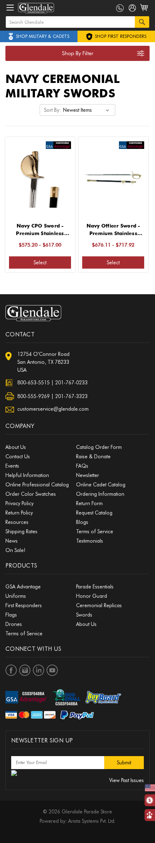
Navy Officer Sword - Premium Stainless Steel (113, 230)
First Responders (23, 605)
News (11, 541)
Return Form (89, 503)
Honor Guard (91, 596)
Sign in (132, 9)
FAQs (82, 466)
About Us (15, 447)
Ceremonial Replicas (99, 605)
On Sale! (15, 550)
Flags (11, 615)
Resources (16, 522)
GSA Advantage (23, 587)
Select (40, 262)
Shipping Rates (21, 531)
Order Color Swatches (30, 494)
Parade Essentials (95, 587)
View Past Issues (126, 780)
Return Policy (19, 513)
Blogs (82, 522)
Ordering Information (100, 494)
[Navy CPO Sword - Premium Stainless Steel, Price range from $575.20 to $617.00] (40, 177)
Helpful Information (27, 475)
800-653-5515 (33, 382)
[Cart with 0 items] (144, 11)
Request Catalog (94, 513)
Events (12, 466)
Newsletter (87, 475)
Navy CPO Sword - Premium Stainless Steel (40, 230)
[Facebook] (11, 670)
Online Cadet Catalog (100, 484)
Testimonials (89, 541)
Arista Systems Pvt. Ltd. (91, 821)
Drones (13, 624)
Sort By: (52, 110)
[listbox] (87, 110)
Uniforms (15, 596)
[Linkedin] (38, 670)
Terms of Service (94, 531)
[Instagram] (25, 670)
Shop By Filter (77, 53)
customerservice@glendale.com (53, 409)
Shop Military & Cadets (42, 36)
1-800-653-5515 (120, 8)
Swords (84, 615)
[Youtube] (52, 670)
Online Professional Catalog (37, 484)
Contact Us (17, 456)
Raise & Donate (93, 456)
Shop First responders (119, 36)
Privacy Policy (19, 503)
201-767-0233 (71, 382)
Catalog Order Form (99, 447)
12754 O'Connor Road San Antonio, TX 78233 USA (43, 362)
